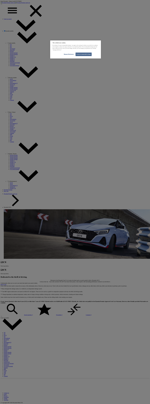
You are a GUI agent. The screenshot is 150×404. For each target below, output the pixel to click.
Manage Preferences (69, 54)
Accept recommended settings (83, 54)
